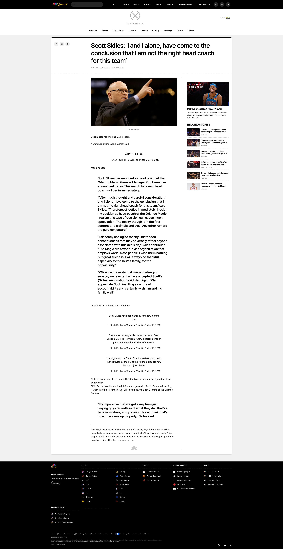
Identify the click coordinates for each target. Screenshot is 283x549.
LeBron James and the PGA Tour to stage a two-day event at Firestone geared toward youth (214, 163)
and (131, 429)
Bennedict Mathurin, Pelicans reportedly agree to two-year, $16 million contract (215, 152)
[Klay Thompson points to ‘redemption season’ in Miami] (193, 186)
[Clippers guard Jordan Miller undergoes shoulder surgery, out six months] (193, 142)
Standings (167, 31)
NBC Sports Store (85, 534)
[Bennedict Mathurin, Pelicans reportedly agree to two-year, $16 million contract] (193, 153)
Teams (131, 31)
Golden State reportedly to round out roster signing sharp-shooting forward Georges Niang (214, 174)
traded (110, 429)
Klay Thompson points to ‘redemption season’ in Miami (213, 185)
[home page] (60, 4)
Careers (60, 534)
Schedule (93, 31)
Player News (118, 31)
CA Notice (135, 534)
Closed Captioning (69, 534)
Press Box (94, 534)
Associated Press (206, 167)
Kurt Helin (204, 135)
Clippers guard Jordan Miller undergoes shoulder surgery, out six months (214, 141)
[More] (216, 4)
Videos (191, 31)
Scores (105, 31)
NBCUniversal (63, 537)
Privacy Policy (110, 534)
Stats (179, 31)
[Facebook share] (56, 44)
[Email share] (67, 44)
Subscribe (56, 483)
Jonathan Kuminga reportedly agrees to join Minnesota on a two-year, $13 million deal (213, 130)
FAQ (77, 534)
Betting (155, 31)
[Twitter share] (62, 44)
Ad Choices (101, 534)
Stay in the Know (57, 475)
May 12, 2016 (152, 160)
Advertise (54, 534)
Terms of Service (144, 534)
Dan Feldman (97, 68)
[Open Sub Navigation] (118, 4)
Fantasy (144, 31)
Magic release (98, 168)
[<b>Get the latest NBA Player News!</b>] (208, 94)
